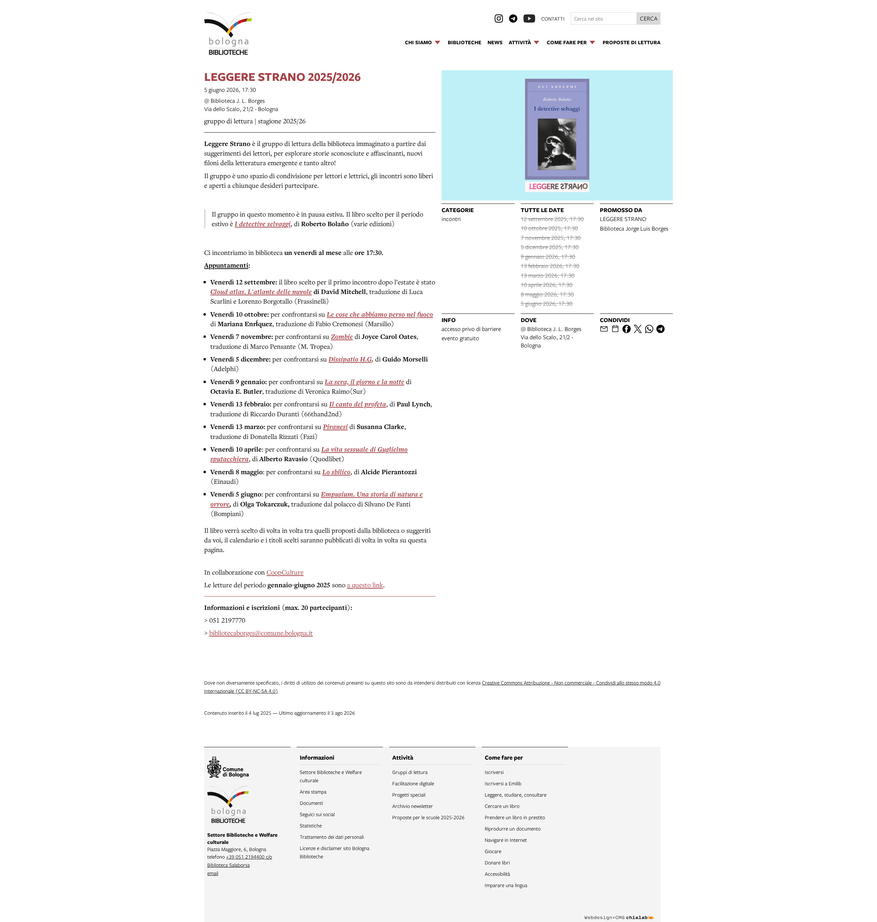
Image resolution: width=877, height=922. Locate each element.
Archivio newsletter (412, 805)
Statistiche (311, 825)
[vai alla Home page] (228, 33)
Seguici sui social (317, 814)
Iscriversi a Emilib (503, 783)
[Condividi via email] (604, 329)
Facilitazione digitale (413, 783)
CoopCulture (285, 572)
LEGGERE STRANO (623, 219)
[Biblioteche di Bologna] (228, 805)
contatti (553, 18)
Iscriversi (494, 772)
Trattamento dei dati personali (332, 836)
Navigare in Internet (506, 839)
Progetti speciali (408, 794)
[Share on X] (638, 329)
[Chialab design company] (619, 911)
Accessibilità (497, 873)
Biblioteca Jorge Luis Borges (634, 228)
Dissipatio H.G (350, 359)
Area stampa (313, 791)
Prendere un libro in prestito (515, 817)
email (212, 873)
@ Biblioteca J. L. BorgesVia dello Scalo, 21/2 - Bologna (241, 105)
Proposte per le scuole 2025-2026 (428, 817)
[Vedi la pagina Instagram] (499, 18)
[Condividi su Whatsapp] (649, 329)
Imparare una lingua (506, 885)
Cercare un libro (502, 805)
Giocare (493, 851)
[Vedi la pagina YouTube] (529, 18)
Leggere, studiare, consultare (515, 794)
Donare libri (497, 862)
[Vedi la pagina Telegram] (513, 18)
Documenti (311, 802)
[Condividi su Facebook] (626, 329)
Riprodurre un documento (513, 828)
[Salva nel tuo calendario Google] (615, 329)
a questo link (365, 584)
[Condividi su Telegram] (660, 329)
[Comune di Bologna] (228, 768)
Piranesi (335, 426)
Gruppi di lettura (410, 772)
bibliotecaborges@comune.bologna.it (261, 632)
